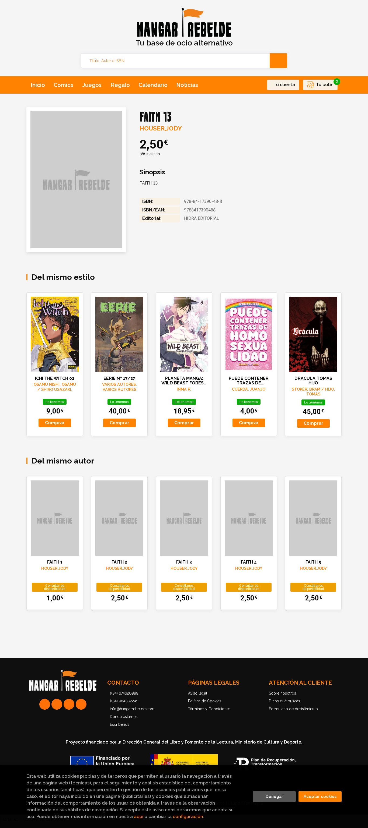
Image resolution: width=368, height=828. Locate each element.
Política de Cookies (204, 701)
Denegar (274, 796)
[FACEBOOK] (81, 704)
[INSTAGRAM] (56, 704)
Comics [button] (63, 85)
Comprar (55, 422)
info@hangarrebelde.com (132, 709)
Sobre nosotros (282, 693)
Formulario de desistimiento (293, 709)
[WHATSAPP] (44, 704)
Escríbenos (119, 724)
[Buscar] (278, 60)
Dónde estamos (124, 716)
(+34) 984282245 (124, 701)
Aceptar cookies (320, 796)
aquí (138, 816)
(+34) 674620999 (124, 693)
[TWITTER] (69, 704)
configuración (188, 816)
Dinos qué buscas (284, 701)
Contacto (123, 682)
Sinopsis (152, 172)
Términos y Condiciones (209, 709)
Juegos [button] (92, 85)
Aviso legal (197, 693)
